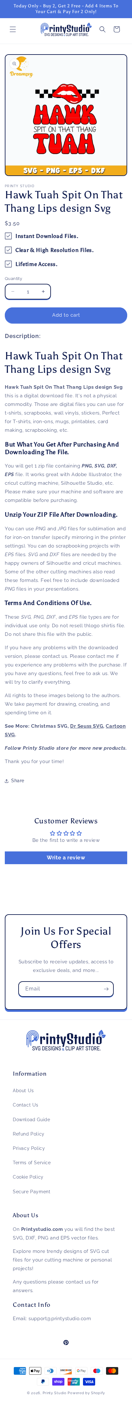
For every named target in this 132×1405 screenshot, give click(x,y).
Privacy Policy (29, 1148)
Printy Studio (55, 1393)
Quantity (13, 278)
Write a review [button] (66, 858)
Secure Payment (31, 1191)
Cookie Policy (28, 1177)
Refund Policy (29, 1134)
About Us (23, 1090)
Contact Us (25, 1104)
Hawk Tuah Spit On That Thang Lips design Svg (64, 362)
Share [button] (17, 780)
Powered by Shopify (86, 1393)
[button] (13, 29)
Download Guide (31, 1119)
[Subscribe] (106, 989)
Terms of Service (32, 1162)
